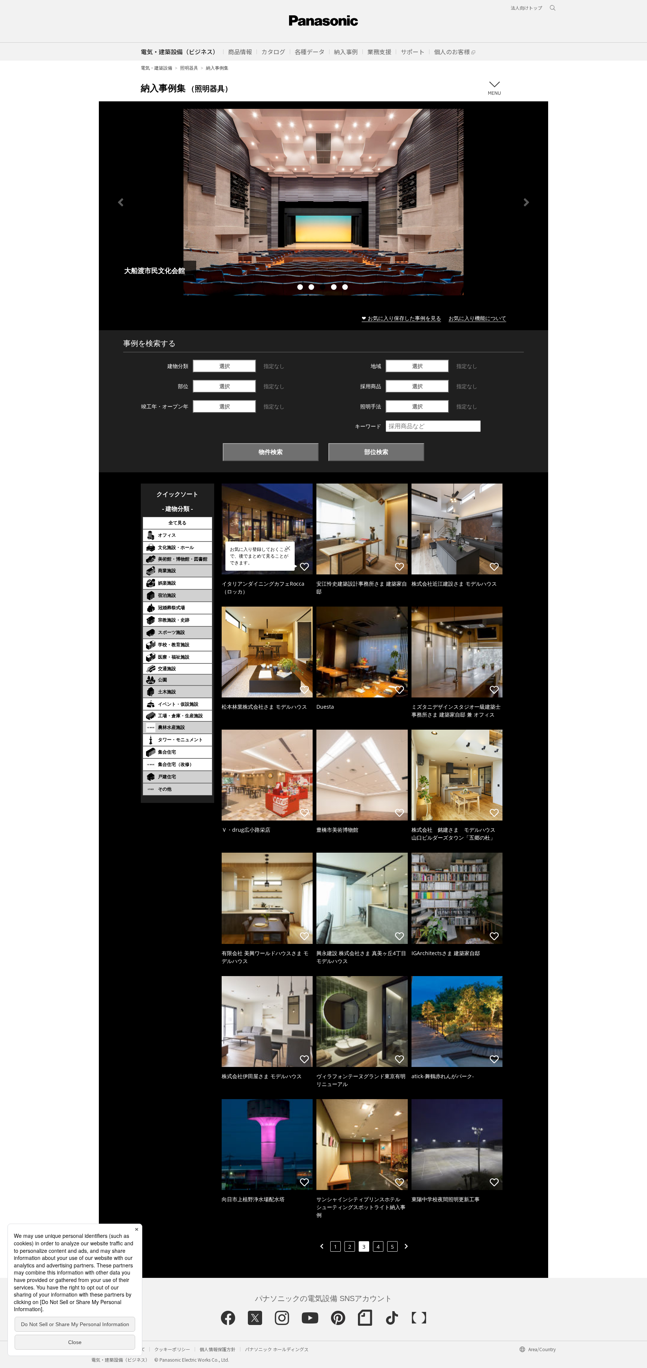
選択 (224, 365)
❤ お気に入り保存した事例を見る (401, 318)
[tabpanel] (309, 202)
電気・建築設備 (156, 68)
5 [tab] (346, 288)
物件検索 (271, 452)
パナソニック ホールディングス (277, 1349)
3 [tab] (323, 288)
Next (526, 202)
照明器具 (189, 68)
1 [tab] (301, 288)
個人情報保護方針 (218, 1349)
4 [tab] (334, 288)
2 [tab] (312, 288)
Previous (120, 202)
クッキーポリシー (172, 1349)
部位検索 (376, 452)
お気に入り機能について (477, 318)
